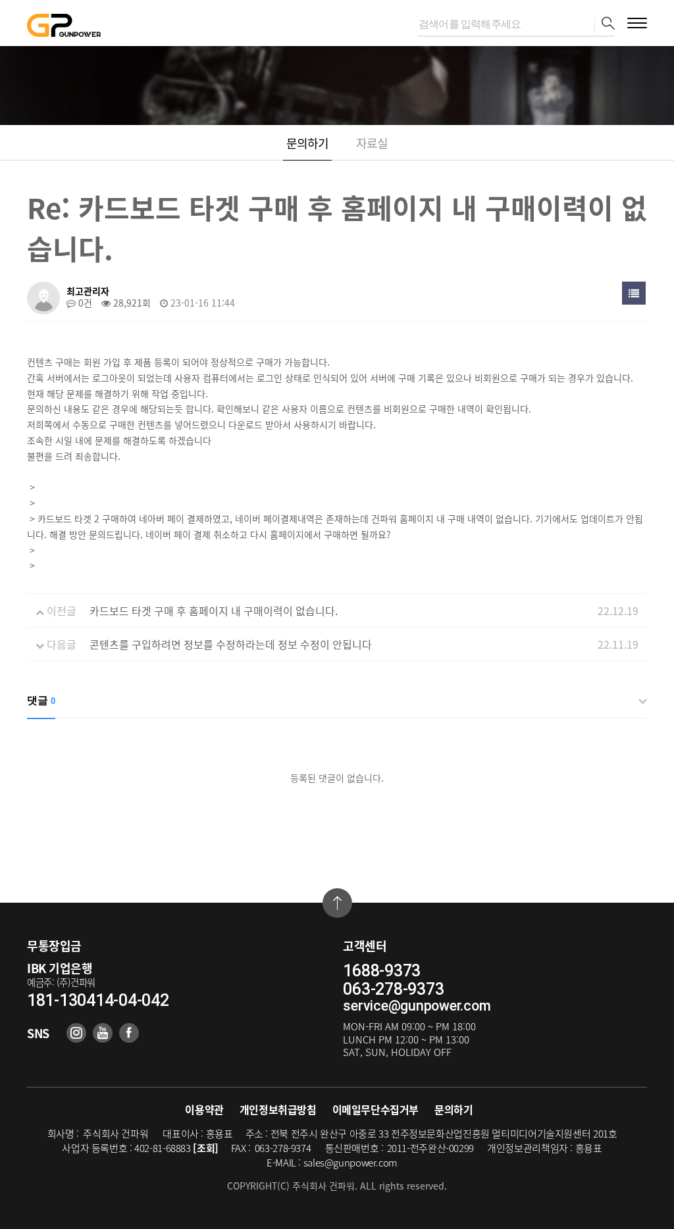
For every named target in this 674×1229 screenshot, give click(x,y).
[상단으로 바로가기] (337, 903)
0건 (84, 302)
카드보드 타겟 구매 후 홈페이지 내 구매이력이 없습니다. (214, 610)
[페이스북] (129, 1033)
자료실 (372, 143)
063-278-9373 (393, 989)
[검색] (604, 24)
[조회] (206, 1148)
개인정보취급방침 (278, 1109)
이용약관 (204, 1109)
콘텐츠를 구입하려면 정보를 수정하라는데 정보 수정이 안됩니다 (231, 644)
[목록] (634, 293)
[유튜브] (103, 1033)
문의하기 (307, 143)
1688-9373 (382, 971)
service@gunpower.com (416, 1005)
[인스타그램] (76, 1033)
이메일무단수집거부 (375, 1109)
